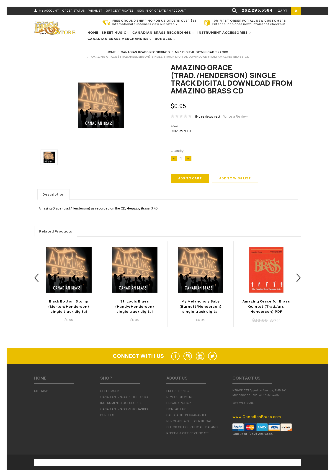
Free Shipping (177, 391)
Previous (36, 278)
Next (298, 278)
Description (53, 194)
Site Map (41, 391)
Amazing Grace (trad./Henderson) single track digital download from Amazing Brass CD (170, 56)
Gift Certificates (120, 11)
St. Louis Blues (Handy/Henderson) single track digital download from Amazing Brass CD (134, 311)
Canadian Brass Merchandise (118, 39)
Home (93, 32)
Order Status (73, 11)
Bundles (164, 39)
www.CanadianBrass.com (256, 416)
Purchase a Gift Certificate (189, 421)
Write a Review (235, 116)
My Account (49, 11)
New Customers (179, 397)
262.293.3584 (257, 10)
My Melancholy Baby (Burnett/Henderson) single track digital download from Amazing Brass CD (200, 311)
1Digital (214, 462)
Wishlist (95, 11)
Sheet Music (114, 32)
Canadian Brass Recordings (162, 32)
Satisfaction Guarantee (186, 415)
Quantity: (177, 150)
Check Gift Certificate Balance (192, 427)
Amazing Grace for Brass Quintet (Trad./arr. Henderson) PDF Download (266, 309)
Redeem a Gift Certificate (187, 433)
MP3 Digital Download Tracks (201, 52)
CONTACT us (176, 409)
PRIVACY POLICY (178, 403)
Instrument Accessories (223, 32)
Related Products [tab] (55, 231)
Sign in (142, 11)
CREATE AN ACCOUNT (170, 11)
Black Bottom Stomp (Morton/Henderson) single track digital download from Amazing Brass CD (69, 311)
